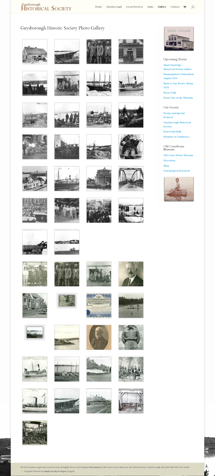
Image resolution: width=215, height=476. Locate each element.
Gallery (162, 7)
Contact (175, 7)
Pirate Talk (169, 92)
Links (150, 7)
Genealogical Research (176, 170)
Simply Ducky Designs (55, 471)
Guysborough (114, 7)
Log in (71, 471)
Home (98, 7)
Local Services (134, 7)
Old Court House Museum (178, 155)
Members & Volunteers (176, 136)
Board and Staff (172, 131)
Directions (169, 160)
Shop (166, 165)
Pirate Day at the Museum (178, 97)
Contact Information (90, 467)
